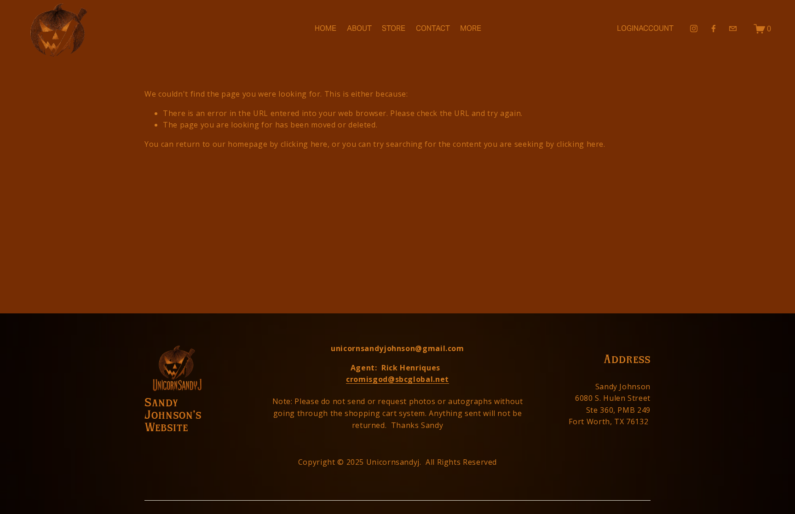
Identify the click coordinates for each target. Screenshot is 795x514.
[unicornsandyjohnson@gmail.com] (732, 28)
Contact (433, 28)
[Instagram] (693, 28)
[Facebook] (713, 28)
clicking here (304, 144)
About (359, 28)
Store (393, 28)
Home (325, 28)
